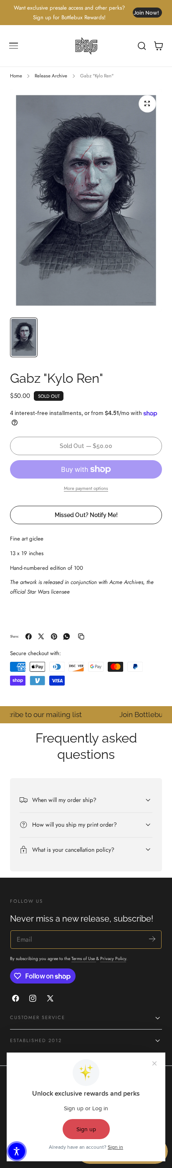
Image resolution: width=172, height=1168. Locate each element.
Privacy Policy (113, 958)
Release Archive (51, 75)
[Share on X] (41, 636)
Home (16, 75)
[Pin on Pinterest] (54, 636)
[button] (13, 46)
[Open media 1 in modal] (147, 104)
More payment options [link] (86, 488)
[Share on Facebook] (29, 636)
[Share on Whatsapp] (67, 636)
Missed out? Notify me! (86, 514)
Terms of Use (83, 958)
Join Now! (146, 13)
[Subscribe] (152, 939)
